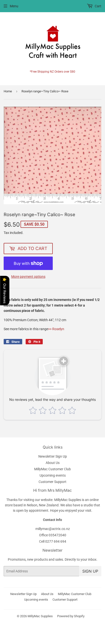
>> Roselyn (56, 329)
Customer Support (52, 482)
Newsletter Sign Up (52, 456)
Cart (97, 6)
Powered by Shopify (70, 616)
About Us (53, 463)
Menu (14, 6)
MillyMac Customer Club (52, 469)
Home (8, 91)
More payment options (28, 277)
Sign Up (90, 571)
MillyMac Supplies (40, 616)
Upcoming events (53, 475)
